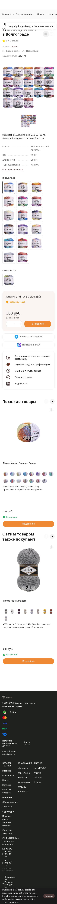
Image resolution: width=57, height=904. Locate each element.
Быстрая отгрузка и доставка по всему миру (32, 357)
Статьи (37, 782)
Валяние (6, 784)
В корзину (38, 323)
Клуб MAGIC (40, 768)
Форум (37, 772)
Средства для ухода (7, 832)
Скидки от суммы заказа (28, 370)
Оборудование (10, 802)
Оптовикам (24, 782)
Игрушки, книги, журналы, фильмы (7, 821)
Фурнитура (8, 811)
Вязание (6, 770)
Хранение (7, 806)
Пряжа (40, 14)
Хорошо (49, 895)
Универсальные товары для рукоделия (10, 840)
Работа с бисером (6, 791)
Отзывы (22, 786)
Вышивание (8, 775)
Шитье (5, 780)
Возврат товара (23, 377)
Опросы (38, 777)
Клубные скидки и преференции (32, 364)
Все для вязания (24, 14)
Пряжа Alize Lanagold (14, 600)
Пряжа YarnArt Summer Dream (19, 463)
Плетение (7, 797)
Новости (22, 777)
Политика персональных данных (9, 743)
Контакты (23, 791)
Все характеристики (12, 169)
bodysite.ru (9, 753)
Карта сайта (27, 743)
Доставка (23, 768)
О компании (24, 772)
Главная (6, 14)
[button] (46, 401)
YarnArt (14, 46)
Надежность (21, 383)
